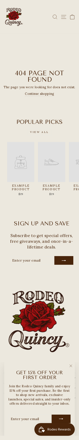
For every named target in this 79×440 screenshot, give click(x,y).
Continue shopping (39, 94)
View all (39, 132)
